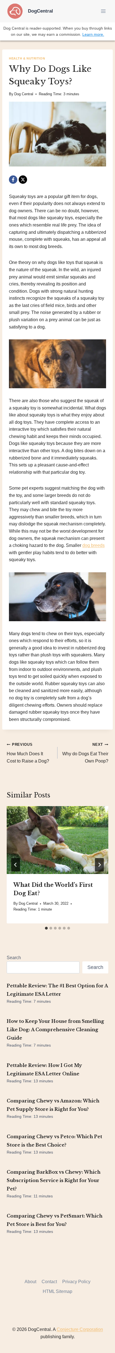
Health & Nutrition (27, 58)
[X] (23, 179)
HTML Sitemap (57, 1291)
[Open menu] (103, 11)
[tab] (46, 928)
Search (14, 957)
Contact (49, 1281)
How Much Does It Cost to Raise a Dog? (28, 752)
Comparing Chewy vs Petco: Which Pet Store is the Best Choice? (54, 1141)
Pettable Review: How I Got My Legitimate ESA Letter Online (44, 1069)
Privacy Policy (76, 1281)
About (30, 1281)
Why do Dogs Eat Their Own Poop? (85, 752)
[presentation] (57, 840)
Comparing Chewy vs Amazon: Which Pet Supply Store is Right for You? (53, 1105)
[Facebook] (13, 179)
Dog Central (23, 94)
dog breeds (93, 545)
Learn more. (93, 34)
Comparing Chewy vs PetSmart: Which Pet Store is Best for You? (54, 1220)
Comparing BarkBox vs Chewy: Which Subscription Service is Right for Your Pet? (53, 1180)
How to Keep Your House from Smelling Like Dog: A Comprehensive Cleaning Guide (55, 1029)
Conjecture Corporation (80, 1329)
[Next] (99, 864)
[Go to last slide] (15, 864)
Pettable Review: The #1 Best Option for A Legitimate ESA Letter (57, 990)
